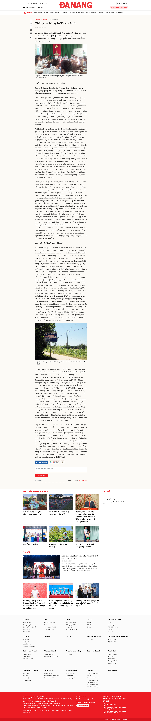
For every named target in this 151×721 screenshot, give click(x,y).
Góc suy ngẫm (69, 675)
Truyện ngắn (111, 625)
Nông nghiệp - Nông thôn (31, 670)
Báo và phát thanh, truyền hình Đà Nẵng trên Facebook (116, 708)
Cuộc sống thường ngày (29, 646)
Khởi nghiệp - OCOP (71, 625)
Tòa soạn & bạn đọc (50, 651)
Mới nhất (40, 7)
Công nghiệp (69, 627)
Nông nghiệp (26, 673)
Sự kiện (89, 627)
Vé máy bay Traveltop (109, 499)
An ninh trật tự (27, 654)
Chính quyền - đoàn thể (29, 627)
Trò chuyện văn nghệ (92, 684)
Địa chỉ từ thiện (27, 644)
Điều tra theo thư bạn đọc (51, 656)
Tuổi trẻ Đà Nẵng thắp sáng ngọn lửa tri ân (59, 513)
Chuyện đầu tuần (70, 673)
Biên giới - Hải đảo (28, 658)
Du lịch (46, 12)
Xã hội (35, 12)
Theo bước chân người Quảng (114, 12)
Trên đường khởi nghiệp (93, 687)
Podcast (90, 670)
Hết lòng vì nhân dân (32, 544)
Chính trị (30, 12)
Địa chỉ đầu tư (48, 673)
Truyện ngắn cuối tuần (93, 678)
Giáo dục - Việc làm (49, 622)
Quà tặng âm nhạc (92, 682)
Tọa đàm (110, 665)
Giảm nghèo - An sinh (50, 627)
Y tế (69, 12)
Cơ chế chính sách (49, 678)
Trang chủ (37, 19)
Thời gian (75, 480)
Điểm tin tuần (112, 663)
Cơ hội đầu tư (48, 670)
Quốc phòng (26, 656)
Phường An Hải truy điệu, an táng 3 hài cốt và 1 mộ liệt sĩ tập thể (87, 603)
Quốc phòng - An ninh (30, 651)
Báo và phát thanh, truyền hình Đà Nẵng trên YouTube (116, 711)
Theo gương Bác (53, 19)
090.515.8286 (124, 7)
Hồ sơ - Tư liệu (112, 639)
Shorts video (112, 670)
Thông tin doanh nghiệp (73, 651)
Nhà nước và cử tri (28, 629)
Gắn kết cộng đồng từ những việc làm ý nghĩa (32, 513)
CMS (113, 719)
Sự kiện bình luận (71, 670)
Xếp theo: (70, 480)
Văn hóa (110, 631)
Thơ (109, 622)
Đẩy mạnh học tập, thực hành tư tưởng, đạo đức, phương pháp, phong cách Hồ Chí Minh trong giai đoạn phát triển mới (87, 517)
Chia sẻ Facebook (42, 462)
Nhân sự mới (26, 631)
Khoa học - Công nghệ (97, 12)
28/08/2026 (29, 7)
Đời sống (74, 12)
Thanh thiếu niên (49, 629)
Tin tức (89, 675)
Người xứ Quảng (112, 641)
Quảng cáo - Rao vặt (93, 651)
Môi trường (26, 639)
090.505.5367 (116, 7)
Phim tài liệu (111, 658)
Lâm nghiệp (26, 678)
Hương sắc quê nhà (92, 680)
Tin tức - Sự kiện (112, 654)
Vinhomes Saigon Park (110, 501)
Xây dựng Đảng (27, 622)
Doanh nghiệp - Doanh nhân (52, 675)
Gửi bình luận (41, 475)
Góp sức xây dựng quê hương (58, 545)
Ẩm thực (89, 622)
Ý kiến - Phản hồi (48, 654)
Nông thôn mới (27, 680)
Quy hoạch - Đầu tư (71, 622)
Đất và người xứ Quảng (93, 673)
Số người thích (83, 480)
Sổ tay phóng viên (71, 678)
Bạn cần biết (69, 654)
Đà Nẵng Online (111, 704)
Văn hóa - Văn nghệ (61, 12)
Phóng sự (111, 656)
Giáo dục (51, 12)
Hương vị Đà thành (113, 661)
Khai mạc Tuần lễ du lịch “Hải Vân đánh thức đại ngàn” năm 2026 (80, 557)
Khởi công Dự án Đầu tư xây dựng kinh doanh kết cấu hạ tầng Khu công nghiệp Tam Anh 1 (61, 604)
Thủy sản (25, 675)
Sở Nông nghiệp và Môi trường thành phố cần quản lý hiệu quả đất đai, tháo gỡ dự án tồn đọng (34, 604)
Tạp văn (110, 629)
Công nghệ (90, 639)
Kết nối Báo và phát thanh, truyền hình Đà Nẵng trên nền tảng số (114, 699)
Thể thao (81, 12)
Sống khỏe (26, 641)
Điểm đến (89, 625)
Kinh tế (40, 12)
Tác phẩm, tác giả (113, 627)
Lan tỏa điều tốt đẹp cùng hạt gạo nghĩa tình (86, 545)
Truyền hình (112, 651)
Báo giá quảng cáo (83, 705)
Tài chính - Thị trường (71, 629)
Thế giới (87, 12)
